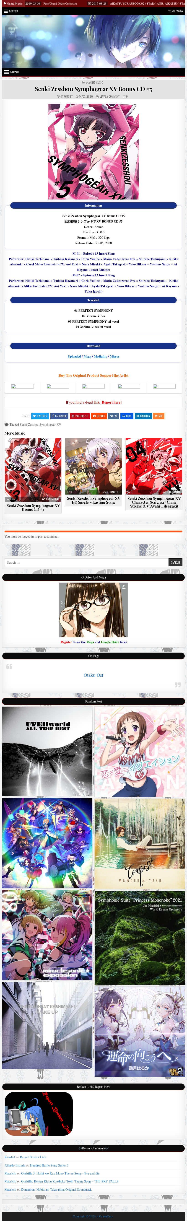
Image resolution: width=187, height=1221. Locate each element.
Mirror (114, 356)
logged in (28, 536)
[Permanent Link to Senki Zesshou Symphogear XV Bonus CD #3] (33, 469)
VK (115, 416)
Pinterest (81, 416)
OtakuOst (66, 96)
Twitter (42, 416)
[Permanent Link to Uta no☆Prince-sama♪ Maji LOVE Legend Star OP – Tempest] (140, 844)
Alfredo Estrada (15, 1165)
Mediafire (100, 356)
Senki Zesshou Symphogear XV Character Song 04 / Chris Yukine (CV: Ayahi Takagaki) (154, 502)
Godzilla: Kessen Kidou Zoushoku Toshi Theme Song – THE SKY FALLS (70, 1181)
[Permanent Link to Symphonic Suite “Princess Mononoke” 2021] (140, 938)
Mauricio (10, 1173)
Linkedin (145, 416)
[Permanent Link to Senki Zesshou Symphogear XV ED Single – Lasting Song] (93, 466)
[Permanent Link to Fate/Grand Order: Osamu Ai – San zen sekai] (47, 843)
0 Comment (53, 499)
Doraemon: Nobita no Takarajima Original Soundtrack (56, 1189)
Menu (13, 11)
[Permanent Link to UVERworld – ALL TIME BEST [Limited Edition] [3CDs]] (47, 751)
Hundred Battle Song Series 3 (49, 1165)
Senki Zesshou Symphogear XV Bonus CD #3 (33, 507)
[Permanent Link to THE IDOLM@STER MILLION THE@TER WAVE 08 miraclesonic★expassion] (47, 935)
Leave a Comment (110, 96)
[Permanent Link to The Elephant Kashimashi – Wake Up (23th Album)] (47, 1025)
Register (66, 642)
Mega (87, 356)
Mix (161, 416)
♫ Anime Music (94, 82)
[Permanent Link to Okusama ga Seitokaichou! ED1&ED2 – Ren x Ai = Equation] (140, 752)
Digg (129, 416)
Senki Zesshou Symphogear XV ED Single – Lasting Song (93, 500)
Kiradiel (10, 1157)
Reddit (101, 416)
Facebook (61, 416)
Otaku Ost (93, 675)
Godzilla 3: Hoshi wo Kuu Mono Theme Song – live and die (60, 1173)
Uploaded (74, 356)
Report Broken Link (33, 1157)
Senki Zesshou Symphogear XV (40, 424)
